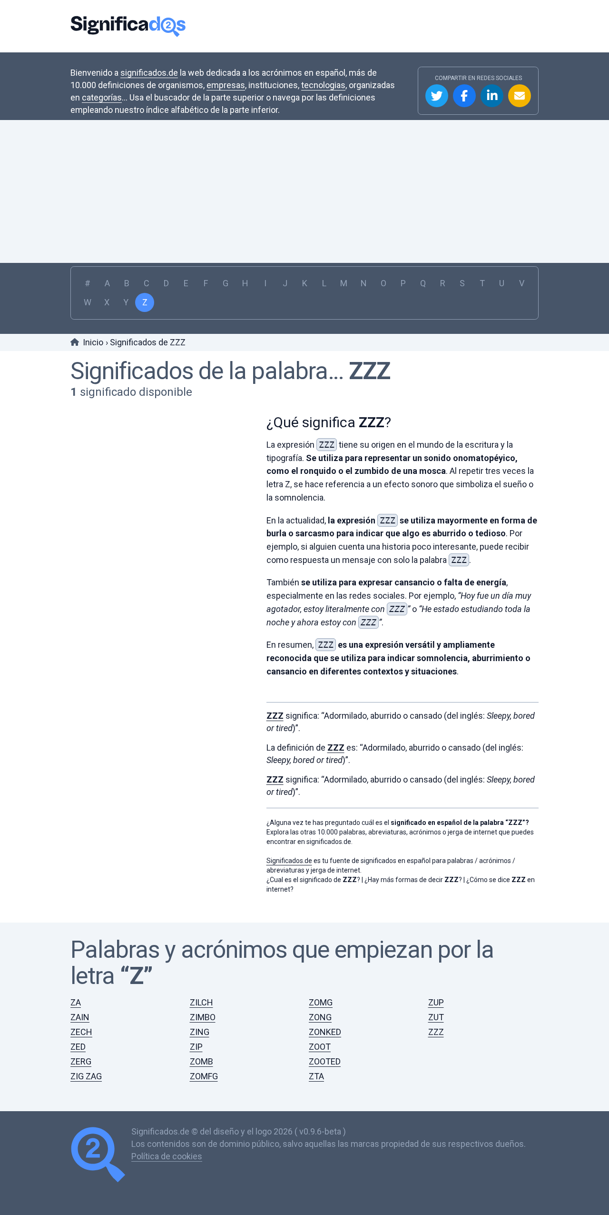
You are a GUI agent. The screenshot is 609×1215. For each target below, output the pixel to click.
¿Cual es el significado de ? (313, 880)
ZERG (80, 1061)
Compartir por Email (519, 95)
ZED (78, 1047)
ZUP (436, 1002)
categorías (102, 97)
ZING (199, 1032)
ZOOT (320, 1047)
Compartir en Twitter (436, 95)
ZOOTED (325, 1061)
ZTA (316, 1076)
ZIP (196, 1047)
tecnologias (323, 85)
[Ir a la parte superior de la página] (100, 1155)
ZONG (320, 1017)
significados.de (149, 73)
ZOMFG (204, 1076)
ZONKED (325, 1032)
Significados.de (128, 26)
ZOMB (201, 1061)
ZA (75, 1002)
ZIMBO (203, 1017)
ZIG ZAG (86, 1076)
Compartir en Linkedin (492, 95)
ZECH (81, 1032)
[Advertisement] (304, 191)
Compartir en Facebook (464, 95)
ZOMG (321, 1002)
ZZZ (369, 371)
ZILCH (201, 1002)
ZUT (436, 1017)
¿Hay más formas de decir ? (413, 880)
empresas (225, 85)
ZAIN (79, 1017)
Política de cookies (166, 1156)
